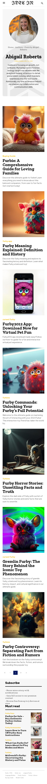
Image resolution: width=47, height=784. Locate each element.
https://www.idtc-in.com (23, 61)
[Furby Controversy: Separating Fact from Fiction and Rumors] (23, 615)
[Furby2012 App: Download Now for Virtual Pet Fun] (23, 292)
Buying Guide (9, 156)
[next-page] (26, 673)
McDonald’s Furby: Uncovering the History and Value (15, 757)
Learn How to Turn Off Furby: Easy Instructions (15, 732)
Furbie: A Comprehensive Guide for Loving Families (18, 166)
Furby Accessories (13, 727)
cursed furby (9, 320)
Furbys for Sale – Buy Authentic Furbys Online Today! (14, 720)
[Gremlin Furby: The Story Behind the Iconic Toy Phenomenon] (23, 530)
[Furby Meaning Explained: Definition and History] (23, 214)
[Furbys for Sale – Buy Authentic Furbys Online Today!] (36, 718)
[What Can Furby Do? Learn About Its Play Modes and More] (36, 743)
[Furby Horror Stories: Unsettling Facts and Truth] (23, 452)
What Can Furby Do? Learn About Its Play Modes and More (16, 745)
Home (10, 47)
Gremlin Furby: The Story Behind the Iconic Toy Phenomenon (21, 567)
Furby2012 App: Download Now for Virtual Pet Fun (20, 328)
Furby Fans (9, 713)
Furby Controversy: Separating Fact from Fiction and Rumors (23, 650)
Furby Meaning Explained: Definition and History (23, 249)
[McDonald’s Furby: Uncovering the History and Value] (36, 756)
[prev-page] (5, 673)
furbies (6, 398)
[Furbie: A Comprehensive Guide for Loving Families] (23, 129)
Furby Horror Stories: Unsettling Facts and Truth (23, 487)
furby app (7, 241)
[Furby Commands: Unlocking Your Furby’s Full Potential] (23, 371)
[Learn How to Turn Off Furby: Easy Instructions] (36, 731)
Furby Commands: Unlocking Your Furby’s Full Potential (23, 406)
